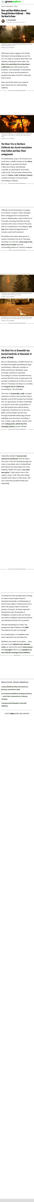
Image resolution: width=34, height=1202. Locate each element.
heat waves (28, 647)
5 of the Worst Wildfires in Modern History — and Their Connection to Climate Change (16, 696)
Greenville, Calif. (18, 393)
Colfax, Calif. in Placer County (20, 175)
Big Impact (9, 6)
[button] (3, 2)
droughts (8, 650)
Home (3, 6)
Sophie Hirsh (12, 20)
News (15, 6)
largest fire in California (14, 386)
